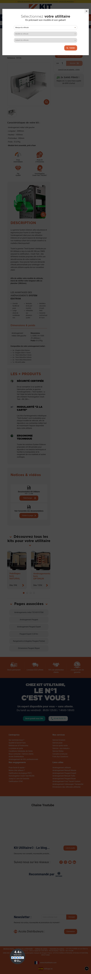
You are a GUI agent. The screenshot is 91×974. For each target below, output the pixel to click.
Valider (72, 48)
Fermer (86, 11)
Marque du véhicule (22, 27)
